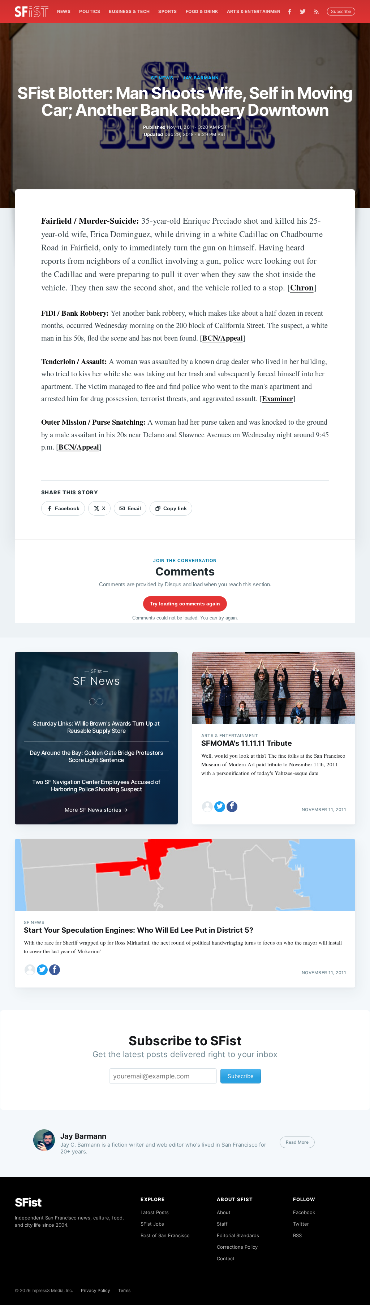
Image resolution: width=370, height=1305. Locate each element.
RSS (297, 1235)
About (224, 1212)
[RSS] (318, 11)
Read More (297, 1142)
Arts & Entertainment (255, 11)
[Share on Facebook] (232, 807)
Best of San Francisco (165, 1235)
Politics (89, 11)
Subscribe (341, 11)
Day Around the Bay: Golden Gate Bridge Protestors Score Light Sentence (96, 756)
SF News (162, 77)
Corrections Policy (237, 1247)
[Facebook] (289, 11)
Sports (167, 11)
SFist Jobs (152, 1224)
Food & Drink (202, 11)
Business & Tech (129, 11)
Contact (226, 1258)
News (64, 11)
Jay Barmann (201, 77)
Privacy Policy (95, 1290)
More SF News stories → (96, 809)
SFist (28, 1202)
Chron (302, 287)
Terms (124, 1290)
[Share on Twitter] (220, 807)
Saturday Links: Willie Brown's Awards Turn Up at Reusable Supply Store (96, 727)
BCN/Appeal (222, 337)
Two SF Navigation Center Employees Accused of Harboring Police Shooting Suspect (96, 785)
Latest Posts (155, 1212)
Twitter (301, 1224)
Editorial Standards (238, 1235)
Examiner (277, 398)
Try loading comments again (185, 603)
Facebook (304, 1212)
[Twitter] (303, 11)
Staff (222, 1224)
